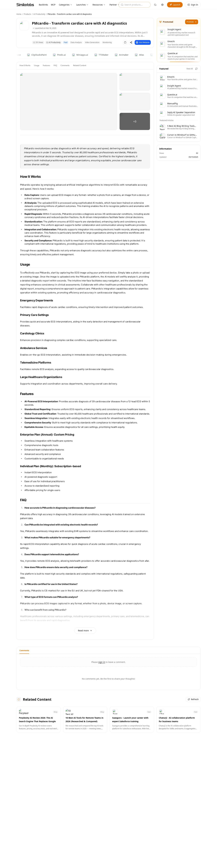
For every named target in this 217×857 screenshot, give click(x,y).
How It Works (24, 65)
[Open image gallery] (68, 101)
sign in (101, 662)
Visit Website (144, 42)
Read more (83, 630)
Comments (65, 65)
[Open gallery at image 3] (134, 101)
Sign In (194, 4)
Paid (65, 42)
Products (27, 14)
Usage (36, 65)
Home (18, 14)
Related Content (79, 65)
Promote (190, 22)
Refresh (195, 699)
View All (189, 68)
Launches (81, 4)
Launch (176, 4)
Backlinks (43, 4)
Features (46, 65)
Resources (98, 4)
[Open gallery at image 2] (134, 82)
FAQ (55, 65)
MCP (53, 4)
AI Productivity (39, 14)
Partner (113, 4)
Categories (64, 4)
